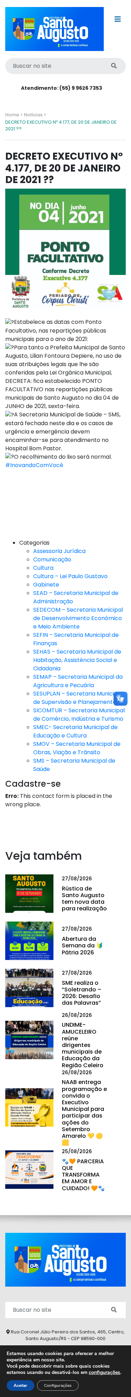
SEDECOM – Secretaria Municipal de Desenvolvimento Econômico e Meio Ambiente (78, 618)
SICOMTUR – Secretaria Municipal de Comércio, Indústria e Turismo (79, 714)
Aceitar (20, 1385)
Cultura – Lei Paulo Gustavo (70, 576)
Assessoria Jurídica (59, 551)
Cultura (43, 568)
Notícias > (35, 114)
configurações (104, 1372)
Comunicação (52, 559)
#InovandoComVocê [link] (34, 465)
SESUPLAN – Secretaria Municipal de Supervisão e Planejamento (78, 698)
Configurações (58, 1385)
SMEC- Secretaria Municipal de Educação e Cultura (75, 731)
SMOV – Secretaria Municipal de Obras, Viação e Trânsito (77, 748)
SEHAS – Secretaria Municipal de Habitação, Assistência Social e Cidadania (77, 660)
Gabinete (46, 585)
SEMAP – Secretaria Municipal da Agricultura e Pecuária (78, 681)
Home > (14, 114)
